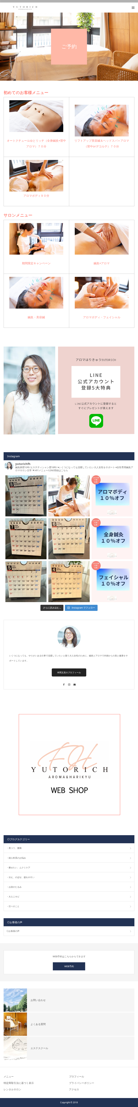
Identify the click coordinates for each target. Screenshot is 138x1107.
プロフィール (76, 1076)
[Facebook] (63, 683)
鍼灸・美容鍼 (36, 317)
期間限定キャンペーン (36, 263)
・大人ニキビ (12, 896)
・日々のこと (12, 906)
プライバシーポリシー (81, 1083)
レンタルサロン (12, 1089)
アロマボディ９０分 (36, 196)
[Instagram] (69, 683)
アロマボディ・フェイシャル (101, 317)
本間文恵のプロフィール (69, 672)
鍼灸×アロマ (102, 263)
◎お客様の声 (12, 931)
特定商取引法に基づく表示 (19, 1083)
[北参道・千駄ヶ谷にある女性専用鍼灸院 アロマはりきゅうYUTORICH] (25, 7)
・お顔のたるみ (14, 886)
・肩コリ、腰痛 (14, 848)
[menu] (133, 8)
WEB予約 (69, 966)
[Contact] (74, 683)
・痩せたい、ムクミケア (18, 867)
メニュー (9, 1076)
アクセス (74, 1089)
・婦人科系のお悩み (16, 857)
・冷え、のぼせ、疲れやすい (20, 877)
